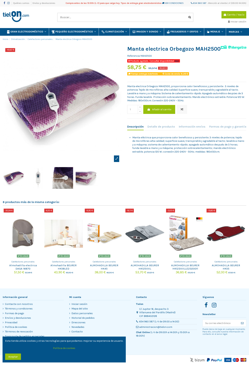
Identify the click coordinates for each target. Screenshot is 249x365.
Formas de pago (14, 313)
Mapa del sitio (79, 308)
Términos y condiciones (19, 308)
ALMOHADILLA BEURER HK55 (226, 267)
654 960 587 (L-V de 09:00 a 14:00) (159, 321)
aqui (176, 61)
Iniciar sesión (79, 304)
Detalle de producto (161, 126)
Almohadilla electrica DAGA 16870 (23, 267)
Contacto (77, 331)
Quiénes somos (21, 3)
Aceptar (13, 356)
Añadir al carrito (161, 109)
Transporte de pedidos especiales (24, 336)
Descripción (135, 126)
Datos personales (82, 313)
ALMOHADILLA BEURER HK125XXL (145, 267)
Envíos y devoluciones (44, 3)
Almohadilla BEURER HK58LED (63, 267)
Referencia (133, 55)
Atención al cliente (217, 3)
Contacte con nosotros (19, 304)
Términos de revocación (19, 331)
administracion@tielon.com (155, 327)
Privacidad (11, 322)
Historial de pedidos (83, 317)
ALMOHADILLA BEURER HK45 (104, 267)
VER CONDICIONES (174, 3)
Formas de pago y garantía (227, 126)
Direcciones (78, 322)
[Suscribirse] (242, 323)
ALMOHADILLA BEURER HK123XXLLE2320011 (185, 267)
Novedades (77, 327)
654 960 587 (199, 3)
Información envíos (192, 126)
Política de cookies (16, 327)
